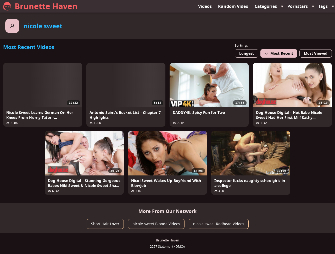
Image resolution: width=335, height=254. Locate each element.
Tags (323, 6)
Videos (205, 6)
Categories (266, 6)
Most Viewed (315, 53)
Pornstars (297, 6)
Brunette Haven (46, 6)
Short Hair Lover (105, 223)
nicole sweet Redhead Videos (218, 223)
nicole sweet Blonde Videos (156, 223)
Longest (246, 53)
